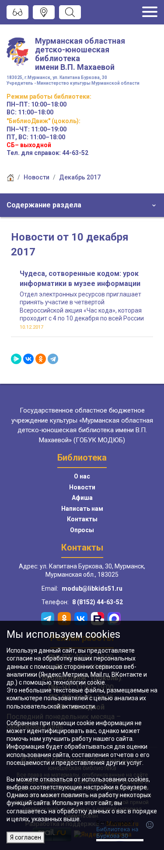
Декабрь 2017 (80, 177)
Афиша (82, 497)
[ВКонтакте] (28, 359)
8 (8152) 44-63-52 (97, 602)
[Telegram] (53, 359)
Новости (36, 177)
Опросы (82, 530)
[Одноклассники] (40, 359)
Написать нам (82, 508)
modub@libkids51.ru (92, 588)
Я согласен (25, 837)
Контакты (82, 519)
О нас (82, 476)
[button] (82, 205)
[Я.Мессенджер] (16, 359)
